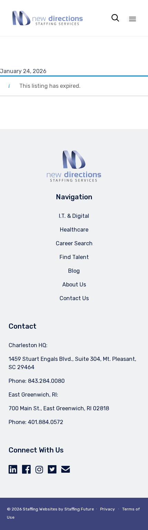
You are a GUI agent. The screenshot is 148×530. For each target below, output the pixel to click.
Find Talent (74, 257)
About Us (74, 284)
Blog (74, 271)
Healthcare (74, 229)
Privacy (107, 509)
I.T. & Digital (74, 216)
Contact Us (74, 298)
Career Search (74, 243)
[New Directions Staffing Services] (47, 18)
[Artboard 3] (74, 180)
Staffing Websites (40, 509)
